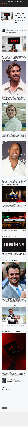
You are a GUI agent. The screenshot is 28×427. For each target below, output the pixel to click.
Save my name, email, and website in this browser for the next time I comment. (12, 405)
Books (9, 1)
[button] (6, 5)
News (6, 1)
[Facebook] (25, 29)
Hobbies (21, 1)
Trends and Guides (18, 10)
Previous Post (3, 387)
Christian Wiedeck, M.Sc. (21, 11)
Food (18, 1)
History (12, 1)
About (10, 3)
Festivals (7, 3)
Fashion (15, 1)
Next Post (24, 387)
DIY (23, 1)
